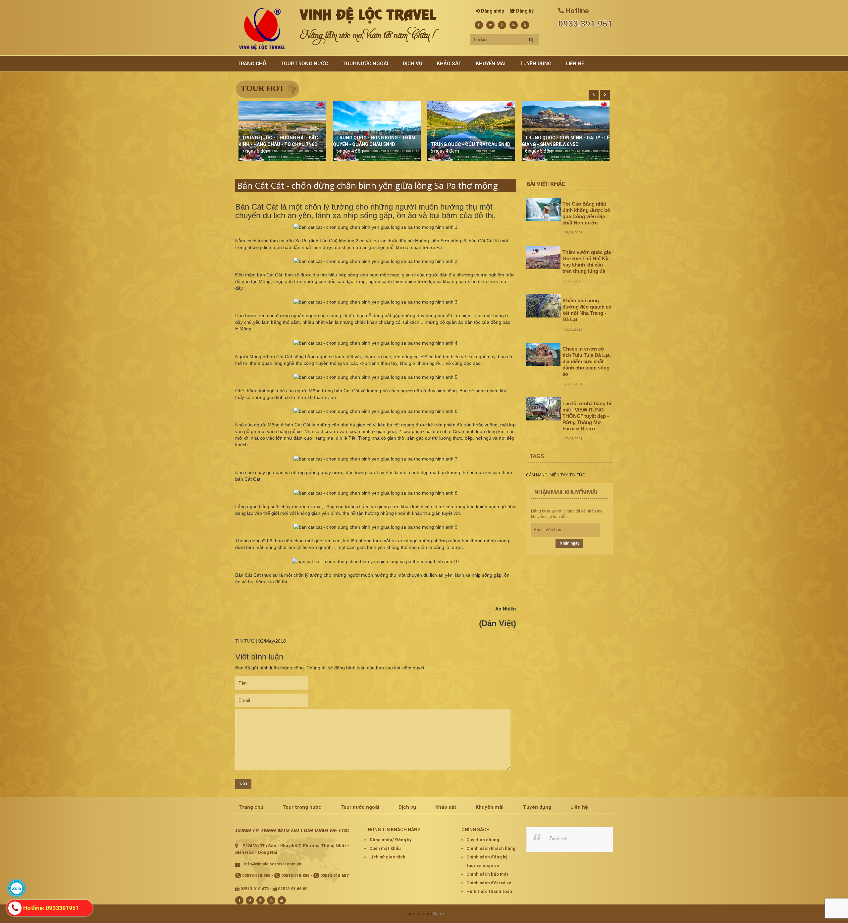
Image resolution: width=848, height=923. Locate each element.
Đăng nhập (492, 11)
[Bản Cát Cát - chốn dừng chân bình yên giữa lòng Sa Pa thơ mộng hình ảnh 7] (375, 459)
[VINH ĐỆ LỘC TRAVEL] (262, 28)
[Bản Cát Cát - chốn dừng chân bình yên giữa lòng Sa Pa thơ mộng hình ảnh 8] (375, 493)
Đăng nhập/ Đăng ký (390, 839)
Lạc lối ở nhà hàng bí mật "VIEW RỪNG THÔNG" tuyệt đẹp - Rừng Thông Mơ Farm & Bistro (586, 416)
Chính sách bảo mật (487, 874)
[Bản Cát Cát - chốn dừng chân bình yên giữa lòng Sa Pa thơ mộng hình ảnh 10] (375, 561)
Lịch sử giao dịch (387, 856)
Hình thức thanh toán (489, 891)
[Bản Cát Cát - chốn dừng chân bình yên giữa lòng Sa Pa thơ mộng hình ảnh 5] (375, 377)
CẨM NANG (537, 475)
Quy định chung (482, 839)
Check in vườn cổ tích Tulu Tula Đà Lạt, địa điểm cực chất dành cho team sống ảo (586, 361)
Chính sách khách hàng (490, 848)
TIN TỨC (244, 641)
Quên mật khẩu (385, 848)
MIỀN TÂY (558, 475)
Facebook (558, 838)
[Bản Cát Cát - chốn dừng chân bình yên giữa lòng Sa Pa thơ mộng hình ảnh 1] (375, 227)
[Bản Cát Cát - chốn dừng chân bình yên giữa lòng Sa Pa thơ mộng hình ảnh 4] (375, 343)
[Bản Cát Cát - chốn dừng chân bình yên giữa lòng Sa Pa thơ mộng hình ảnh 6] (375, 411)
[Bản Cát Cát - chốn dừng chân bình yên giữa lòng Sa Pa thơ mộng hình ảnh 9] (375, 527)
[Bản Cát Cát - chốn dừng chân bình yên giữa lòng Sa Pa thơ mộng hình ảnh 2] (375, 261)
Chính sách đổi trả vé (488, 882)
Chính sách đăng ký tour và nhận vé (486, 861)
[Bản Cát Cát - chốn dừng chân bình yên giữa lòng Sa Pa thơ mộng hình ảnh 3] (375, 302)
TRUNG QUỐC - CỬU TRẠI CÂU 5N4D (470, 144)
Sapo (438, 913)
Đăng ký (525, 11)
